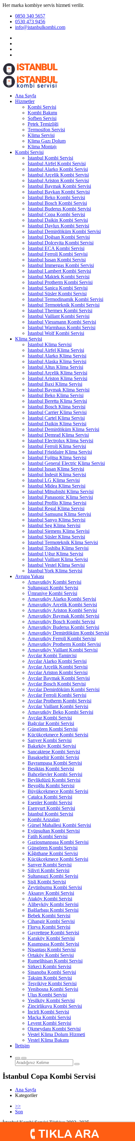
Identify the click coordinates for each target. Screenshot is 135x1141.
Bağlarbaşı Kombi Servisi (53, 910)
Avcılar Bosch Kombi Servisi (57, 683)
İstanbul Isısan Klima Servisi (56, 469)
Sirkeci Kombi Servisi (49, 966)
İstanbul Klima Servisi (50, 344)
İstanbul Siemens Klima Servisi (58, 531)
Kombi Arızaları (44, 819)
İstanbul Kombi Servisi (50, 158)
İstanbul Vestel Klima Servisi (56, 565)
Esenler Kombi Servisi (50, 802)
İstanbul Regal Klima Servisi (56, 508)
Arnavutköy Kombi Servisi (54, 582)
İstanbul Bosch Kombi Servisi (57, 203)
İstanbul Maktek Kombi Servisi (58, 276)
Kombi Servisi (42, 107)
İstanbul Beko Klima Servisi (56, 395)
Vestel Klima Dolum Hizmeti (56, 1034)
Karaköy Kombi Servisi (51, 938)
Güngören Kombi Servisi (53, 729)
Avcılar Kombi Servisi (50, 717)
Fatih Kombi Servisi (48, 836)
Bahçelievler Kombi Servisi (55, 774)
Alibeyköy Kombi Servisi (53, 904)
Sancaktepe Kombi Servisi (54, 751)
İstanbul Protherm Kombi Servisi (60, 282)
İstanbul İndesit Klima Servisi (57, 474)
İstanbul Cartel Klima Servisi (56, 418)
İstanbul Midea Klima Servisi (56, 486)
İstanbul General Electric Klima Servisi (66, 463)
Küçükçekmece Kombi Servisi (58, 734)
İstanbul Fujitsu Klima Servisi (57, 457)
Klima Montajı (42, 146)
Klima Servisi (41, 135)
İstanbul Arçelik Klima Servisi (57, 372)
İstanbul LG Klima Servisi (54, 480)
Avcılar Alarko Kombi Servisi (57, 661)
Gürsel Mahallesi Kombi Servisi (59, 825)
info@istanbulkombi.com (40, 27)
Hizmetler (25, 101)
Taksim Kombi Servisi (50, 977)
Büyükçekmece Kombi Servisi (58, 791)
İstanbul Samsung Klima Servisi (59, 514)
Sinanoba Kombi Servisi (52, 972)
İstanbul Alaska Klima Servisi (57, 361)
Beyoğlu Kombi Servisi (51, 785)
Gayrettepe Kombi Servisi (53, 932)
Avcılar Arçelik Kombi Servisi (58, 666)
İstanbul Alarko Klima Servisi (57, 355)
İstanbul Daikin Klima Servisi (57, 423)
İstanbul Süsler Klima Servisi (56, 536)
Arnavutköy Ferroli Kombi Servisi (62, 638)
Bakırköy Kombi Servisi (52, 746)
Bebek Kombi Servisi (49, 915)
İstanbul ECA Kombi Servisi (56, 248)
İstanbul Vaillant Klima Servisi (58, 559)
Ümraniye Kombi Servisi (52, 593)
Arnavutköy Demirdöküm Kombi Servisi (68, 633)
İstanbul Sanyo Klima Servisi (56, 519)
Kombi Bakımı (42, 112)
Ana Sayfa (25, 95)
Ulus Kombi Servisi (47, 994)
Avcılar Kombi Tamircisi (52, 655)
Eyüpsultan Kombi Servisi (54, 830)
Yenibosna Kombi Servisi (53, 989)
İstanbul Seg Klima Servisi (54, 525)
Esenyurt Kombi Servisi (51, 808)
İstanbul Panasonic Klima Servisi (60, 497)
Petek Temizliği (43, 124)
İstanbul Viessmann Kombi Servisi (62, 322)
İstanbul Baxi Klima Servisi (55, 384)
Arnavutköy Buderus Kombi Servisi (63, 627)
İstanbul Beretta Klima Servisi (57, 401)
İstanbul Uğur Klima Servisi (55, 553)
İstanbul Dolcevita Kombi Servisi (61, 242)
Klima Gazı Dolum (47, 141)
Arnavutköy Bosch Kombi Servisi (61, 621)
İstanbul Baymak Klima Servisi (58, 389)
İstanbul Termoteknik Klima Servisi (63, 542)
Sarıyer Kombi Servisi (50, 740)
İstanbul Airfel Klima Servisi (56, 350)
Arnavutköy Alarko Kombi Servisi (62, 599)
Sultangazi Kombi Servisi (53, 587)
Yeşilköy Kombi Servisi (51, 1000)
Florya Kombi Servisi (49, 927)
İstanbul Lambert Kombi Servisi (59, 271)
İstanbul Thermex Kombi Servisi (60, 310)
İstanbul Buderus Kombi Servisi (59, 208)
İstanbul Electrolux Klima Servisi (60, 440)
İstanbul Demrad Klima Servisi (58, 435)
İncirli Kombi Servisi (48, 1011)
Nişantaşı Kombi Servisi (52, 949)
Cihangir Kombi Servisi (51, 921)
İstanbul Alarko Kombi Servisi (58, 169)
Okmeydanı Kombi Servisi (54, 1028)
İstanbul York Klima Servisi (55, 570)
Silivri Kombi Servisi (48, 870)
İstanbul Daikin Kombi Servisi (58, 220)
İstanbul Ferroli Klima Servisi (57, 446)
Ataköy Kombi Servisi (50, 898)
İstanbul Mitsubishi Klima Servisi (61, 491)
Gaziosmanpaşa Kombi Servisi (58, 842)
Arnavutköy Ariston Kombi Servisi (62, 610)
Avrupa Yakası (29, 576)
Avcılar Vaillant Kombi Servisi (58, 706)
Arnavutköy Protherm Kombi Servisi (64, 644)
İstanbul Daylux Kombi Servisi (58, 225)
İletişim (22, 1045)
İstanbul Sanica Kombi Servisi (58, 288)
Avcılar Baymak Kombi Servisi (59, 678)
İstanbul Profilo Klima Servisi (57, 502)
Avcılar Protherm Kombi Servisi (59, 700)
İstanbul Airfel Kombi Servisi (57, 163)
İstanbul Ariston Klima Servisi (57, 378)
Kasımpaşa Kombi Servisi (53, 944)
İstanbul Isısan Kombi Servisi (57, 259)
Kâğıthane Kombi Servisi (53, 853)
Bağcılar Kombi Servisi (51, 723)
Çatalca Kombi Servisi (50, 797)
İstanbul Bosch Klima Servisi (56, 406)
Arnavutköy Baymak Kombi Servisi (63, 616)
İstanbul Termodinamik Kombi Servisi (65, 299)
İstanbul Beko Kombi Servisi (56, 197)
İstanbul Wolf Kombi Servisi (56, 333)
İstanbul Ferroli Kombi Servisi (58, 254)
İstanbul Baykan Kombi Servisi (59, 191)
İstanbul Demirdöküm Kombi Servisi (64, 231)
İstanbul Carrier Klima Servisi (57, 412)
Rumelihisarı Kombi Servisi (55, 961)
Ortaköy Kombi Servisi (51, 955)
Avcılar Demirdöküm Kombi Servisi (64, 689)
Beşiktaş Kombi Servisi (51, 768)
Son (19, 1111)
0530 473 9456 (30, 21)
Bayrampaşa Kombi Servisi (55, 763)
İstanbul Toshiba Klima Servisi (58, 548)
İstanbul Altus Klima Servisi (55, 367)
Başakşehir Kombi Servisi (53, 757)
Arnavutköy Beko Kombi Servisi (60, 712)
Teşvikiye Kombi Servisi (52, 983)
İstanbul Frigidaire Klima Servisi (60, 452)
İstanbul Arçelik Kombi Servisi (58, 174)
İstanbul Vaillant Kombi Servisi (58, 316)
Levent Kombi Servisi (49, 1023)
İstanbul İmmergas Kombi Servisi (61, 265)
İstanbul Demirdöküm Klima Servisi (63, 429)
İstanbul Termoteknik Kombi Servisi (64, 305)
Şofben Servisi (42, 118)
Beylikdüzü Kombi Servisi (54, 780)
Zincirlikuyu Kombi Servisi (55, 1006)
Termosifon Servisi (46, 129)
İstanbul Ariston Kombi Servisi (58, 180)
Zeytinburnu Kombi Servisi (55, 887)
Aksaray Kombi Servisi (51, 893)
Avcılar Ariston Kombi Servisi (58, 672)
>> (18, 1106)
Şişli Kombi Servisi (47, 881)
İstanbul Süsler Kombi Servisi (57, 293)
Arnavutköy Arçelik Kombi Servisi (62, 604)
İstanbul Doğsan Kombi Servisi (59, 237)
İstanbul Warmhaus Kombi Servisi (61, 327)
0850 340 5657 (30, 16)
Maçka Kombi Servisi (49, 1017)
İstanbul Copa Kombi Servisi (56, 214)
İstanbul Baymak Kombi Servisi (59, 186)
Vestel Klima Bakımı (48, 1040)
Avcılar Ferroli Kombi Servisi (57, 695)
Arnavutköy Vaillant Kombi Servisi (63, 649)
